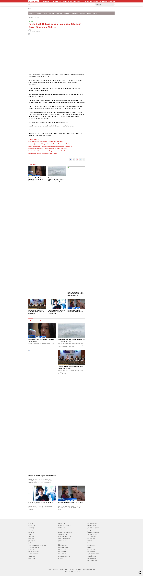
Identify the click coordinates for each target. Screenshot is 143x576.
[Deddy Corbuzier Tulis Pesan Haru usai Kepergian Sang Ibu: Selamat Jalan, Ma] (76, 228)
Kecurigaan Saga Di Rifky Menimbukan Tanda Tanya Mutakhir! (45, 141)
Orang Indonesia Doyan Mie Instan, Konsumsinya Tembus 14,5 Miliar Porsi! (92, 1)
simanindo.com (91, 558)
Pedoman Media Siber (89, 569)
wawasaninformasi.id (93, 527)
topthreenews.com (33, 544)
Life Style (82, 13)
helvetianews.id (62, 549)
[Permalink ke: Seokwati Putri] (29, 30)
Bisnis (45, 13)
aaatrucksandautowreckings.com (37, 545)
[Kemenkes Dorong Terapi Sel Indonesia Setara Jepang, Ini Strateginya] (37, 304)
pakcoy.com (90, 547)
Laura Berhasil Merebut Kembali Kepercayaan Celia (42, 153)
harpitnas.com (91, 549)
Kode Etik (56, 569)
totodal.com (31, 558)
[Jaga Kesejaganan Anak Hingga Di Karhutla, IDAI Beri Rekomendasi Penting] (57, 171)
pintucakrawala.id (62, 555)
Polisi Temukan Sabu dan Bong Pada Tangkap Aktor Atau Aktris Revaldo (48, 151)
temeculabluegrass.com (34, 553)
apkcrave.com (61, 523)
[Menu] (29, 4)
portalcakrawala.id (92, 531)
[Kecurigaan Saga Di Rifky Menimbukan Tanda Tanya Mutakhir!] (37, 171)
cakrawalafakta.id (92, 523)
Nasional (39, 13)
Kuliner (95, 13)
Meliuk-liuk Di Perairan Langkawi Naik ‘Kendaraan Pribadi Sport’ (47, 1)
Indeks (49, 569)
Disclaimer (79, 569)
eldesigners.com (32, 555)
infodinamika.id (91, 538)
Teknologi (66, 13)
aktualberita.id (61, 558)
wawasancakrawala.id (64, 556)
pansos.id (90, 542)
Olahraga (59, 13)
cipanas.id (31, 529)
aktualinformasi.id (62, 540)
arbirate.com (31, 549)
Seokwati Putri (35, 30)
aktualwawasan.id (92, 534)
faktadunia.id (61, 542)
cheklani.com (31, 556)
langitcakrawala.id (62, 551)
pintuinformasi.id (91, 525)
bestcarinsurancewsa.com (65, 525)
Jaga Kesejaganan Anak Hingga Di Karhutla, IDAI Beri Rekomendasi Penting (49, 144)
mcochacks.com (62, 531)
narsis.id (89, 540)
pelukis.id (30, 523)
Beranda (31, 13)
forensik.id (90, 544)
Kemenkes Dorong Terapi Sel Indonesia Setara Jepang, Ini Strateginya (47, 148)
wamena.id (31, 536)
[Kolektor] (31, 9)
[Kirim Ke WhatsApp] (84, 159)
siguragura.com (91, 556)
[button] (113, 4)
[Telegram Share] (80, 159)
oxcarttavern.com (62, 534)
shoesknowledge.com (64, 538)
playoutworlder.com (33, 551)
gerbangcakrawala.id (63, 547)
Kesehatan (75, 13)
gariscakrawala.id (62, 545)
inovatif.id (31, 532)
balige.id (30, 542)
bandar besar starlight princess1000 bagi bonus (100, 17)
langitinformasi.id (62, 553)
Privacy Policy (64, 569)
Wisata (89, 13)
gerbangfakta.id (91, 536)
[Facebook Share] (70, 159)
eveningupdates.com (63, 529)
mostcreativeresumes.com (65, 532)
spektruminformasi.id (93, 532)
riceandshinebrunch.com (64, 536)
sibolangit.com (91, 555)
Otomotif (51, 13)
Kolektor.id (77, 572)
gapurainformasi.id (63, 544)
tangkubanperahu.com (93, 553)
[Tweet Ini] (74, 159)
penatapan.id (31, 540)
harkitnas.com (91, 551)
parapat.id (31, 538)
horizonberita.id (91, 529)
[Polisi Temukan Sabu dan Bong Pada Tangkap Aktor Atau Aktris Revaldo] (57, 304)
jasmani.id (31, 527)
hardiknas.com (91, 545)
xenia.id (30, 534)
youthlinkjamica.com (33, 547)
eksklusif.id (31, 531)
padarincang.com (92, 560)
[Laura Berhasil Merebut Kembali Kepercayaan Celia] (76, 304)
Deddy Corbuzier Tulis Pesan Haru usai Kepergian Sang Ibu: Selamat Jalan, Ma (50, 146)
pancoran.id (31, 525)
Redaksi (72, 569)
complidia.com (62, 527)
